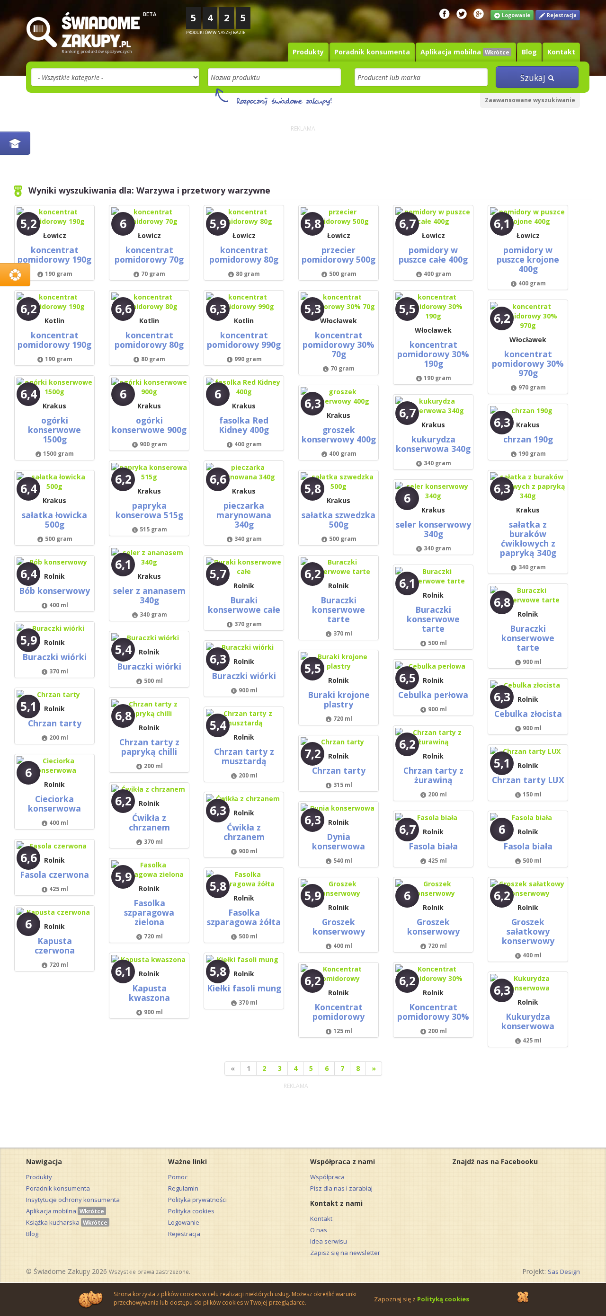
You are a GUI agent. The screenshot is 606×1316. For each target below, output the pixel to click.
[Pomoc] (15, 274)
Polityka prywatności (197, 1199)
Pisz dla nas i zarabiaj (341, 1188)
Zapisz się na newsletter (345, 1252)
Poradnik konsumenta (372, 51)
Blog (529, 51)
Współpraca (327, 1177)
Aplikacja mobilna (464, 51)
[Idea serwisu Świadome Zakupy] (15, 143)
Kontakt (561, 51)
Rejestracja (184, 1233)
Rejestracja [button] (561, 15)
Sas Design (564, 1271)
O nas (318, 1230)
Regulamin (183, 1188)
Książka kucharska (66, 1222)
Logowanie (183, 1222)
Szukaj (534, 77)
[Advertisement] (303, 155)
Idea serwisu (328, 1241)
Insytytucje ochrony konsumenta (73, 1199)
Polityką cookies (443, 1299)
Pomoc (177, 1177)
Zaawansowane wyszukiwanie (530, 100)
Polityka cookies (191, 1211)
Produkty (308, 51)
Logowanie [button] (515, 15)
